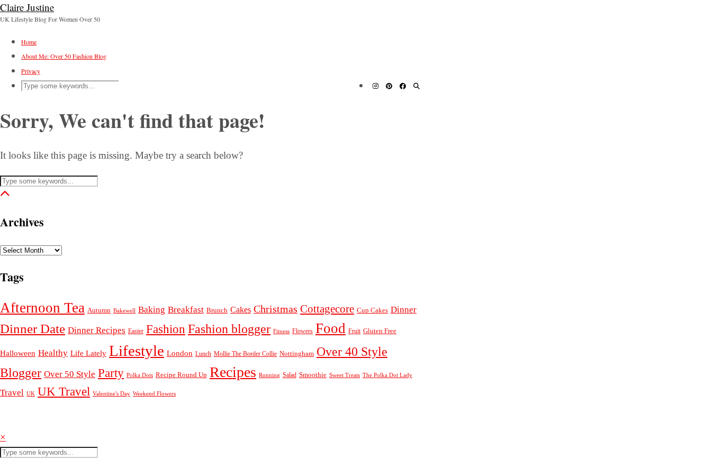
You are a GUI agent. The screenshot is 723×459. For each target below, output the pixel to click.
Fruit (354, 331)
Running (269, 375)
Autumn (99, 310)
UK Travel (64, 391)
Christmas (275, 309)
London (180, 352)
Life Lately (88, 353)
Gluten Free (379, 331)
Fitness (281, 331)
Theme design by (51, 422)
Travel (12, 393)
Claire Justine (27, 7)
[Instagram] (375, 85)
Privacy (30, 71)
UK (30, 393)
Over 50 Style (69, 374)
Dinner (404, 310)
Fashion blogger (229, 329)
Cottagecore (327, 308)
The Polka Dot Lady (387, 375)
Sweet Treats (344, 375)
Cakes (240, 309)
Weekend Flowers (154, 393)
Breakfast (186, 310)
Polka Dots (139, 375)
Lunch (203, 353)
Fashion (165, 329)
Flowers (302, 331)
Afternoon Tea (42, 308)
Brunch (217, 310)
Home (29, 42)
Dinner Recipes (96, 330)
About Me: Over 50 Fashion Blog (63, 56)
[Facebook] (403, 85)
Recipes (233, 372)
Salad (289, 375)
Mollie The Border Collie (245, 353)
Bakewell (124, 310)
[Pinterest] (389, 85)
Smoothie (313, 375)
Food (330, 328)
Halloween (17, 352)
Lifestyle (136, 350)
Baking (151, 310)
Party (111, 373)
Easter (135, 331)
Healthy (53, 353)
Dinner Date (32, 329)
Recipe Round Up (181, 375)
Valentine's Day (111, 393)
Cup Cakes (372, 310)
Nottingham (296, 353)
